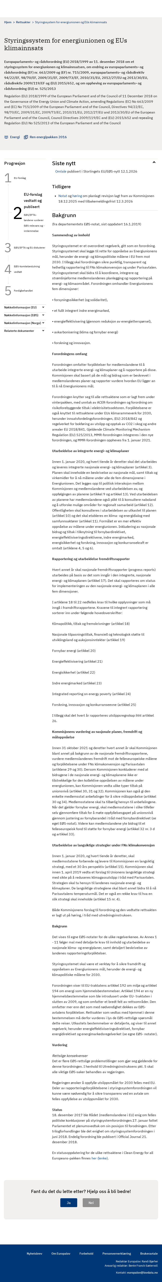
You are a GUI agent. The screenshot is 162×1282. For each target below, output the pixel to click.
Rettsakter (23, 22)
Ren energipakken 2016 (48, 137)
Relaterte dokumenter (19, 331)
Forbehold (86, 1253)
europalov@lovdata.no (142, 1272)
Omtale (60, 171)
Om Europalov (60, 1253)
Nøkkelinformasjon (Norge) (22, 323)
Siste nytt (64, 163)
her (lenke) (100, 1158)
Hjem (7, 22)
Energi (15, 137)
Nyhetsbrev (34, 1253)
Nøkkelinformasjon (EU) (20, 307)
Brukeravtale (149, 1253)
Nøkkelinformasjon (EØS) (21, 315)
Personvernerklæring (117, 1253)
